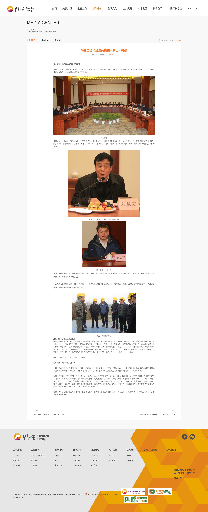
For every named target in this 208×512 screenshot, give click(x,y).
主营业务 (82, 8)
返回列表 (111, 55)
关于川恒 (67, 8)
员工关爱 (94, 465)
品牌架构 (76, 455)
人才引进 (112, 460)
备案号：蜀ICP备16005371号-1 (70, 494)
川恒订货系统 (175, 8)
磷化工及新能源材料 (38, 455)
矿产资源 (34, 460)
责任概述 (94, 455)
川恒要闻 (31, 40)
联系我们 (157, 8)
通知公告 (45, 40)
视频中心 (58, 40)
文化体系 (76, 460)
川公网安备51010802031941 (98, 494)
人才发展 (142, 8)
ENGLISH (193, 8)
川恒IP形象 (77, 465)
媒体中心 (97, 8)
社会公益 (94, 460)
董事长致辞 (17, 460)
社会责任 (127, 8)
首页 (54, 8)
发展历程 (16, 465)
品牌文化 (112, 8)
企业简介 (16, 455)
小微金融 (34, 465)
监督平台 (129, 460)
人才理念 (112, 455)
